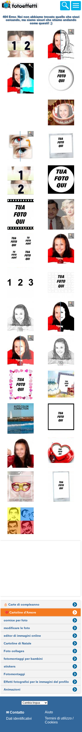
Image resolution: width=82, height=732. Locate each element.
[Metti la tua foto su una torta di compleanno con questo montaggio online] (61, 112)
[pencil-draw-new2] (20, 316)
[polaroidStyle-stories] (61, 486)
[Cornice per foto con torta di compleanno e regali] (61, 384)
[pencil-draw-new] (61, 350)
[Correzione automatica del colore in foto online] (20, 418)
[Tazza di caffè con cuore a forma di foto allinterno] (61, 452)
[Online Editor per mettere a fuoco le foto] (61, 248)
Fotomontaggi (14, 674)
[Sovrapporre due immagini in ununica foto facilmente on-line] (61, 214)
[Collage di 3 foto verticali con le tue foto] (20, 282)
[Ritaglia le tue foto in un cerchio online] (61, 180)
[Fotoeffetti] (24, 5)
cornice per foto (16, 620)
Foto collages (14, 651)
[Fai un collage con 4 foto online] (20, 248)
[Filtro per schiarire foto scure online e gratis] (20, 350)
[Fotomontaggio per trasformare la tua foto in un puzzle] (61, 282)
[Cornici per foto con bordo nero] (61, 418)
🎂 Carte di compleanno (21, 604)
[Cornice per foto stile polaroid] (61, 146)
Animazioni (12, 689)
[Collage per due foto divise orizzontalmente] (20, 180)
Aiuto (49, 712)
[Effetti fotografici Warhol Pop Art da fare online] (20, 520)
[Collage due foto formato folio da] (20, 112)
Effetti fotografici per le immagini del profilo (36, 681)
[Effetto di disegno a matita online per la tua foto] (61, 44)
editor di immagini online (22, 635)
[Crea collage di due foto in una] (20, 44)
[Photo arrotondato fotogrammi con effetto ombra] (61, 78)
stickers (10, 666)
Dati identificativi (19, 718)
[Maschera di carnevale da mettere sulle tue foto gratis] (20, 486)
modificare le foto (17, 628)
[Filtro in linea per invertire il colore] (20, 78)
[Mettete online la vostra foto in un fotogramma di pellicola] (20, 214)
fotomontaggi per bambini (23, 658)
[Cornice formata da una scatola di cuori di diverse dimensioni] (20, 384)
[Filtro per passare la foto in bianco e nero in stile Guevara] (61, 316)
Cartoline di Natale (17, 643)
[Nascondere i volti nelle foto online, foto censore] (20, 452)
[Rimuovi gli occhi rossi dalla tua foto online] (20, 146)
